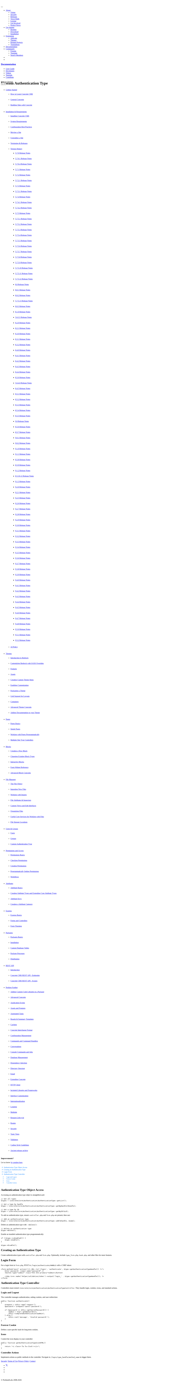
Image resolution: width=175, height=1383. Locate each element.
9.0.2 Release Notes (22, 443)
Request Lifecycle (17, 1118)
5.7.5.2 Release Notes (23, 224)
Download (14, 32)
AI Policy (14, 647)
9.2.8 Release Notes (22, 514)
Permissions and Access (15, 851)
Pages (8, 719)
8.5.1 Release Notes (22, 394)
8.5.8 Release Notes (22, 460)
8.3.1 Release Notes (22, 339)
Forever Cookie (10, 1179)
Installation (14, 34)
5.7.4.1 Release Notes (23, 202)
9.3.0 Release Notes (22, 525)
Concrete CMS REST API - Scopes (23, 981)
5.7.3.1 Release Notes (23, 191)
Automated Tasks (17, 1014)
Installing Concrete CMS (19, 116)
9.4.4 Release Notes (22, 602)
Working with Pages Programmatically (24, 735)
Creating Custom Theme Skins (22, 680)
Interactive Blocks (17, 762)
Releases (13, 17)
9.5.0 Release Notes (22, 629)
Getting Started (11, 90)
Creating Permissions (18, 866)
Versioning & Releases (19, 143)
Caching (13, 1025)
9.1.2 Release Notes (22, 471)
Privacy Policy (23, 1361)
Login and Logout (11, 1177)
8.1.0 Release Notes (22, 312)
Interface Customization (19, 1096)
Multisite (13, 1112)
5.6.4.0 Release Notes (23, 383)
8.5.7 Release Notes (22, 432)
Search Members (16, 55)
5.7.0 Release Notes (22, 153)
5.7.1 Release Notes (22, 170)
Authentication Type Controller (14, 1174)
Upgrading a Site (16, 138)
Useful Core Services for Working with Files (27, 817)
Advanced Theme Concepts (20, 707)
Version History (16, 149)
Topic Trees (14, 1134)
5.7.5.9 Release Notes (23, 263)
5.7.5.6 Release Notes (23, 246)
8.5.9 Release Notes (22, 465)
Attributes (9, 883)
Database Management (19, 1057)
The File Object (16, 784)
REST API (10, 966)
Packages (9, 933)
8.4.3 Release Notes (22, 367)
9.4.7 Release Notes (22, 618)
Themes (13, 40)
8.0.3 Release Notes (22, 306)
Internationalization (17, 1101)
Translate (13, 53)
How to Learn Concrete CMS (21, 94)
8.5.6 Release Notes (22, 427)
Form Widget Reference (19, 767)
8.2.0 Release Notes (22, 323)
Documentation (11, 47)
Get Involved (15, 23)
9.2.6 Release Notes (22, 503)
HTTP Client (15, 1085)
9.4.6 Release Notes (22, 613)
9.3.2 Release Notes (22, 536)
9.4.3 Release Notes (22, 596)
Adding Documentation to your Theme (25, 713)
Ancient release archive (19, 1151)
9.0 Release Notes (22, 421)
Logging (13, 1107)
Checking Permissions (18, 860)
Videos (8, 73)
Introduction (15, 970)
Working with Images (18, 795)
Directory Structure (17, 1068)
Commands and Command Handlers (24, 1041)
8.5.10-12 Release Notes (24, 476)
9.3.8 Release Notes (22, 569)
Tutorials (9, 75)
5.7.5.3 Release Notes (23, 230)
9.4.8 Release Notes (22, 624)
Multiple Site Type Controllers (21, 740)
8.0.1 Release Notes (22, 290)
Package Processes (17, 953)
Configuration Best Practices (21, 127)
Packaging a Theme (17, 691)
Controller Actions (11, 1183)
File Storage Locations (18, 822)
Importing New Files (18, 789)
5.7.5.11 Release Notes (23, 274)
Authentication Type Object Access (15, 1167)
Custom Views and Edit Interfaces (23, 806)
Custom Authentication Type (21, 844)
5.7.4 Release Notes (22, 197)
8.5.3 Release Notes (22, 405)
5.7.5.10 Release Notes (24, 268)
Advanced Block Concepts (20, 773)
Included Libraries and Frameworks (23, 1090)
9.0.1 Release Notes (22, 438)
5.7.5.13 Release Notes (24, 301)
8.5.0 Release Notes (22, 378)
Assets (12, 674)
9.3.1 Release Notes (22, 531)
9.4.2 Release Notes (22, 591)
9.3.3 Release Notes (22, 542)
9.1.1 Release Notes (22, 454)
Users (12, 833)
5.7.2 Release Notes (22, 175)
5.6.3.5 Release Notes (23, 317)
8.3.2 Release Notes (22, 345)
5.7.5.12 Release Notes (24, 279)
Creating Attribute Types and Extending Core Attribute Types (33, 893)
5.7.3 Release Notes (22, 186)
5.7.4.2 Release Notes (23, 208)
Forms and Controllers (18, 921)
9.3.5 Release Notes (22, 553)
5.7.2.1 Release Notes (23, 180)
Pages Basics (15, 724)
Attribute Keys (16, 899)
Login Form (8, 1172)
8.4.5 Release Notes (22, 388)
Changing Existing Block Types (22, 756)
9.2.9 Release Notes (22, 520)
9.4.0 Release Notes (22, 580)
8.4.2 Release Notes (22, 361)
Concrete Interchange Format (21, 1030)
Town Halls (14, 19)
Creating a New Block (18, 751)
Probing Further (12, 987)
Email (12, 1074)
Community (10, 49)
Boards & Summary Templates (22, 1019)
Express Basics (16, 915)
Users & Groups (12, 829)
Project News (15, 25)
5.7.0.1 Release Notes (23, 159)
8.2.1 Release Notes (22, 328)
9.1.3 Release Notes (22, 482)
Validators (14, 1140)
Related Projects (16, 42)
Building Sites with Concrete (21, 105)
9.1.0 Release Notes (22, 449)
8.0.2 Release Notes (22, 295)
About (8, 10)
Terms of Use (13, 1361)
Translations (15, 45)
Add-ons (13, 38)
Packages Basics (16, 937)
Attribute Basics (16, 888)
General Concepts (17, 100)
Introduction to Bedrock (19, 658)
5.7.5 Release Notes (22, 213)
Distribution (14, 959)
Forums (13, 51)
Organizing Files (16, 811)
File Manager (11, 779)
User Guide (10, 69)
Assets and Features (17, 1008)
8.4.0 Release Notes (22, 350)
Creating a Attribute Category (21, 904)
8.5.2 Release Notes (22, 399)
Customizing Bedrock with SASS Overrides (27, 663)
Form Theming (16, 926)
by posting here (16, 1162)
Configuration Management (20, 1036)
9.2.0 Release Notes (22, 487)
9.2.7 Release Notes (22, 509)
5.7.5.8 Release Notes (23, 257)
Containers (14, 702)
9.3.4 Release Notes (22, 547)
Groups (13, 839)
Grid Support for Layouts (20, 696)
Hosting (13, 30)
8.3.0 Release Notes (22, 334)
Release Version (7, 82)
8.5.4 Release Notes (22, 410)
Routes (13, 1123)
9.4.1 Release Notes (22, 586)
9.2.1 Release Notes (22, 492)
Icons (8, 1181)
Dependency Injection (18, 1063)
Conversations (15, 1047)
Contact (32, 1361)
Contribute (10, 77)
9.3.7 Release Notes (22, 564)
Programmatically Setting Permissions (24, 871)
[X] (7, 1365)
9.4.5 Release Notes (22, 607)
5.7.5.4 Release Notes (23, 235)
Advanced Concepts (18, 997)
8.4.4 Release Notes (22, 372)
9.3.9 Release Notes (22, 575)
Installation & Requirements (16, 112)
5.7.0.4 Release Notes (23, 164)
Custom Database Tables (19, 948)
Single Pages (15, 729)
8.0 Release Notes (22, 284)
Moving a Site (15, 132)
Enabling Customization (19, 685)
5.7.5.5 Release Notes (23, 241)
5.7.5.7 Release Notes (23, 252)
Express (9, 911)
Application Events (17, 1003)
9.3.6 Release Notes (22, 558)
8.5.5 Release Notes (22, 416)
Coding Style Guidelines (19, 1145)
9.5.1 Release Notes (22, 635)
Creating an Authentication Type (14, 1170)
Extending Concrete (17, 1079)
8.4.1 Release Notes (22, 356)
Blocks (8, 747)
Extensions (10, 36)
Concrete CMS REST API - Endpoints (25, 975)
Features (13, 669)
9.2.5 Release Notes (22, 498)
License (13, 21)
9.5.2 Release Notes (22, 640)
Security (13, 15)
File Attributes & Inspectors (20, 800)
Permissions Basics (17, 855)
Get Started (10, 27)
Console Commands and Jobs (21, 1052)
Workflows (14, 877)
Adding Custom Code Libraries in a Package (27, 992)
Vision (12, 12)
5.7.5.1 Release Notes (23, 219)
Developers (10, 71)
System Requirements (18, 121)
